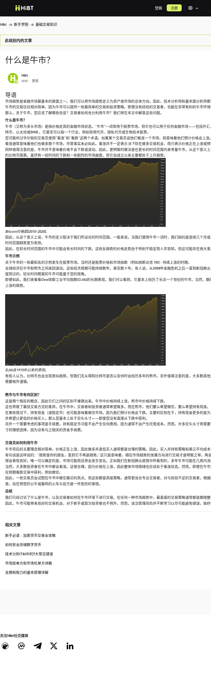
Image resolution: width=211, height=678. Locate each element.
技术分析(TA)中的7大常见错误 (29, 554)
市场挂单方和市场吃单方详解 (28, 563)
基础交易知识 (46, 24)
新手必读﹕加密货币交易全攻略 (30, 535)
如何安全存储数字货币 (23, 544)
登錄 (158, 8)
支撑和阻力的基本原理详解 (26, 572)
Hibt (3, 24)
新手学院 (21, 24)
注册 (174, 8)
